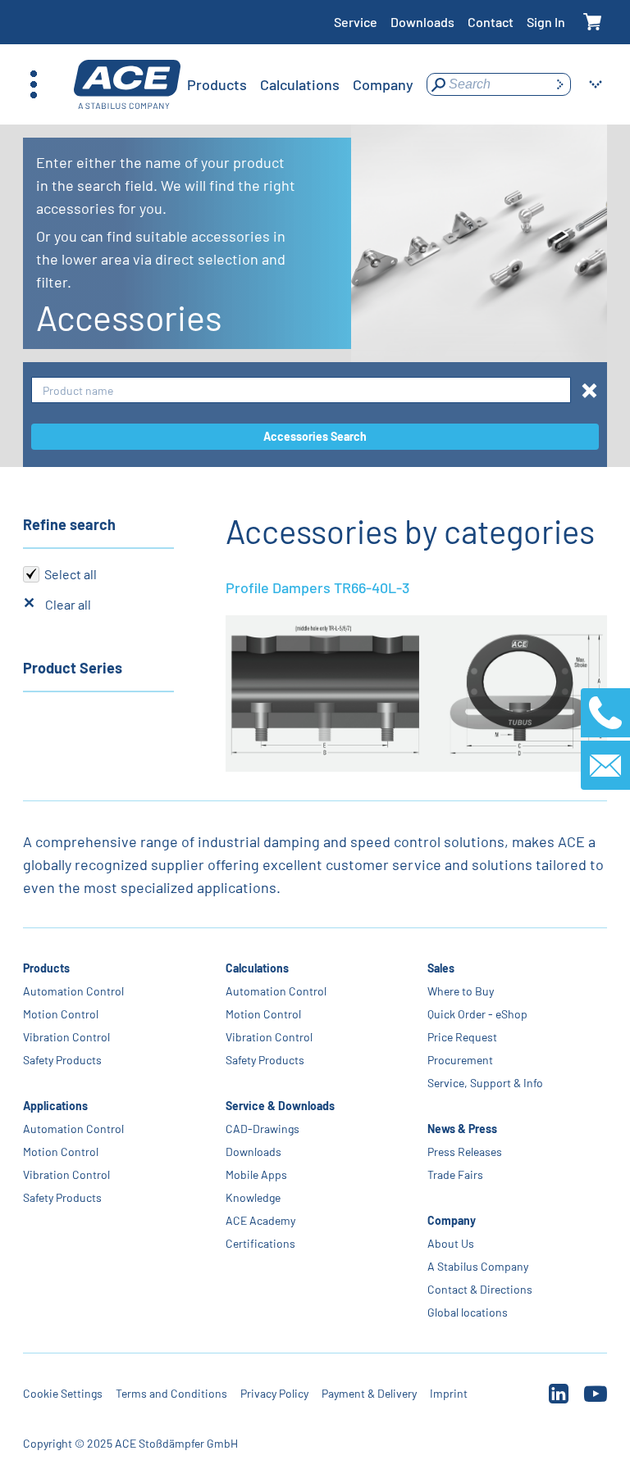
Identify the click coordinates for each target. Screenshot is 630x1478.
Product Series (72, 668)
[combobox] (301, 390)
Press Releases (464, 1151)
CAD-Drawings (262, 1129)
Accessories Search (315, 436)
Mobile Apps (256, 1174)
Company (451, 1220)
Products (46, 968)
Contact (491, 21)
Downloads (422, 21)
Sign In (546, 21)
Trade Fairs (455, 1174)
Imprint (449, 1393)
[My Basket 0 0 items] (592, 22)
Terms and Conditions (171, 1393)
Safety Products (62, 1060)
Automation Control (73, 991)
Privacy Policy (274, 1393)
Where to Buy (460, 991)
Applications (55, 1106)
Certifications (260, 1243)
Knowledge (253, 1197)
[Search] (559, 84)
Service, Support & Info (485, 1083)
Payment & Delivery (369, 1393)
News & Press (462, 1129)
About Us (450, 1243)
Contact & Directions (479, 1289)
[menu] (300, 84)
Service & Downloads (280, 1106)
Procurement (460, 1060)
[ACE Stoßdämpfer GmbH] (127, 85)
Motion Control (60, 1014)
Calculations (257, 968)
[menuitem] (217, 84)
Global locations (467, 1312)
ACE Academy (260, 1220)
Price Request (462, 1037)
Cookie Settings (63, 1393)
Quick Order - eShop (477, 1014)
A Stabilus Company (477, 1266)
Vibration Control (66, 1037)
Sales (440, 968)
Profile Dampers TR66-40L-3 (317, 587)
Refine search (69, 524)
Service (355, 21)
